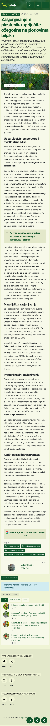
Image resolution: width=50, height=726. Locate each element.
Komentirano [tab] (14, 600)
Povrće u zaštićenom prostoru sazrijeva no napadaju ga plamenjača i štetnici (25, 236)
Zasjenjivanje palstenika (15, 550)
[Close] (38, 5)
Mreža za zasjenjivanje (32, 546)
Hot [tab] (4, 600)
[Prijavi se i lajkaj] (29, 720)
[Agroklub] (9, 4)
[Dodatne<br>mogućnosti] (44, 720)
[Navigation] (45, 5)
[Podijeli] (37, 720)
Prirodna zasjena (13, 546)
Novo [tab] (25, 600)
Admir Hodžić (27, 565)
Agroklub (24, 718)
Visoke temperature (37, 554)
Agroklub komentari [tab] (10, 578)
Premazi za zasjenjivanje (15, 554)
